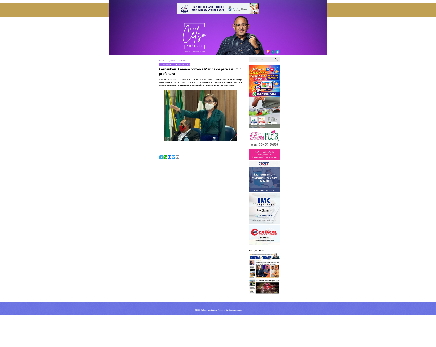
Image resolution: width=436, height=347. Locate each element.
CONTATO (182, 61)
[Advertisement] (68, 330)
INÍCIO (161, 61)
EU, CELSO (171, 61)
